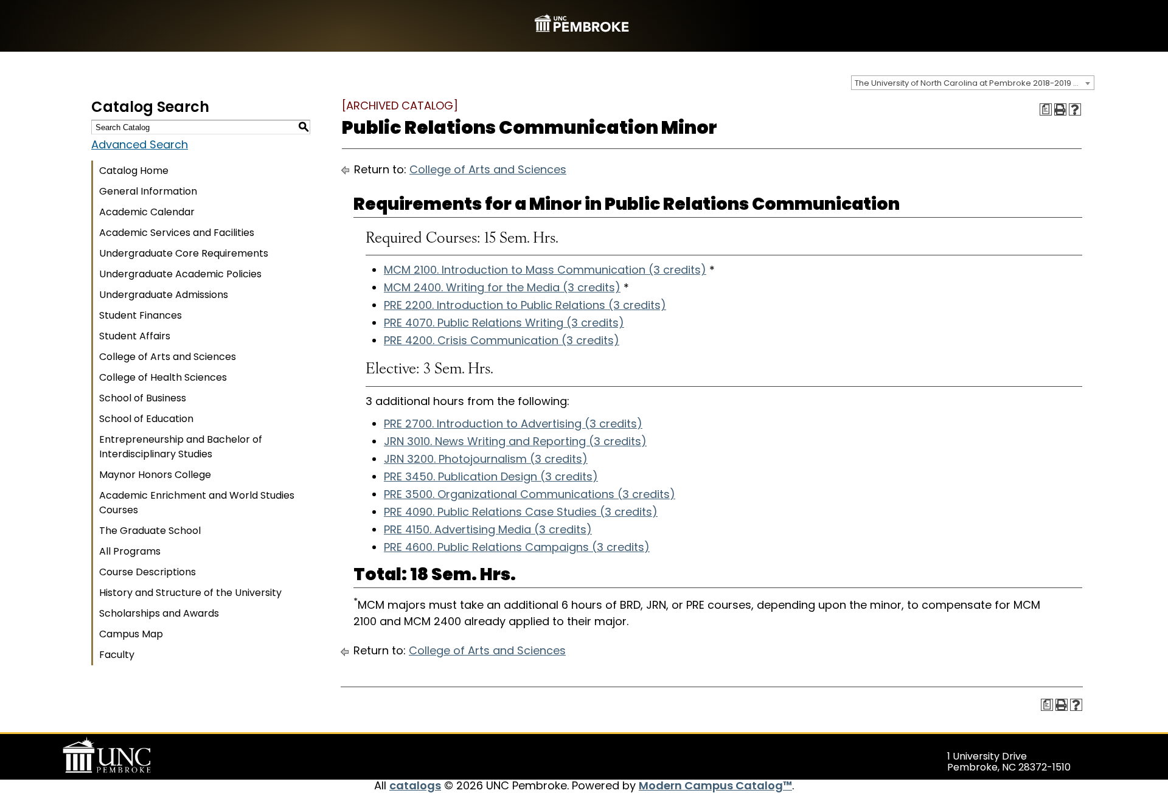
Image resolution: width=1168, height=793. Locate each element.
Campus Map (131, 634)
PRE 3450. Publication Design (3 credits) (491, 476)
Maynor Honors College (155, 475)
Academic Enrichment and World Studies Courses (196, 502)
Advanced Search (139, 144)
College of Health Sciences (163, 377)
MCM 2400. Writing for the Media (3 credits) (502, 287)
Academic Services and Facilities (176, 233)
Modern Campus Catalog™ (715, 785)
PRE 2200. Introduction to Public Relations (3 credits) (525, 305)
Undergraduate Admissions (163, 295)
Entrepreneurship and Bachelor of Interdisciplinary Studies (180, 446)
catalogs (415, 785)
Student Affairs (134, 336)
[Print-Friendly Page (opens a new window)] (1060, 109)
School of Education (146, 419)
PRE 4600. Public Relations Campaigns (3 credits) (517, 547)
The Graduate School (150, 531)
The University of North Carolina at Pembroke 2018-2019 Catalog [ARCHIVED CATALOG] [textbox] (974, 83)
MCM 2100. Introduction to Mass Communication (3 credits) (545, 269)
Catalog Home (134, 171)
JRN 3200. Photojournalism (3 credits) (486, 458)
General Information (148, 191)
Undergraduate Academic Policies (180, 274)
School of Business (142, 398)
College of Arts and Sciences (167, 357)
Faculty (116, 655)
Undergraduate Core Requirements (183, 253)
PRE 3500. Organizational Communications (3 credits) (529, 494)
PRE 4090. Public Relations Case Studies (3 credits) (521, 511)
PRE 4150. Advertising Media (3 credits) (488, 529)
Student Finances (140, 315)
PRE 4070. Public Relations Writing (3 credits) (504, 322)
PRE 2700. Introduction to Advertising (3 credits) (513, 423)
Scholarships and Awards (159, 613)
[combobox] (972, 82)
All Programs (130, 551)
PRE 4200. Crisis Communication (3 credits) (501, 340)
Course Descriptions (147, 572)
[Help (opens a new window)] (1075, 109)
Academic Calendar (147, 212)
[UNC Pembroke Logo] (130, 755)
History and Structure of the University (190, 593)
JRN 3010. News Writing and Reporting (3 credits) (515, 441)
